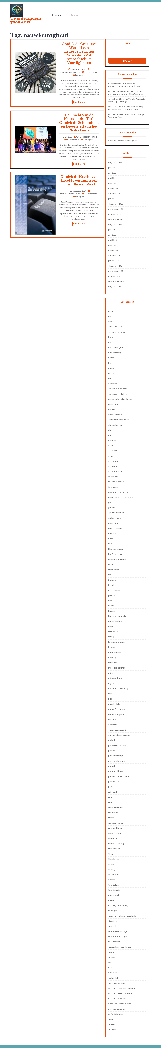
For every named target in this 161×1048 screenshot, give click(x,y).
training (111, 869)
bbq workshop (115, 352)
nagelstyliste (114, 704)
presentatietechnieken (119, 776)
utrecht (111, 900)
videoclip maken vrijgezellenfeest (123, 916)
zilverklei (112, 1029)
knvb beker (113, 631)
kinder (111, 605)
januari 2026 (113, 198)
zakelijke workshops (117, 1009)
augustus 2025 (115, 224)
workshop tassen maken (119, 1003)
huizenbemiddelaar (117, 559)
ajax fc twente (115, 326)
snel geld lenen (115, 828)
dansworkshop (115, 414)
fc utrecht (113, 476)
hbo (110, 543)
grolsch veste (114, 518)
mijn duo (112, 683)
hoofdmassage (115, 554)
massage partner (116, 667)
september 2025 (116, 219)
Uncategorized (115, 895)
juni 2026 (112, 173)
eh (109, 435)
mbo (110, 673)
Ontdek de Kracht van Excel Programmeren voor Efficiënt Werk (79, 180)
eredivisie (112, 440)
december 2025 (115, 204)
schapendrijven (115, 807)
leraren (111, 647)
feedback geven (116, 481)
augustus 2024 (115, 286)
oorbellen (112, 740)
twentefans (113, 885)
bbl (109, 342)
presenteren (114, 781)
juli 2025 (111, 229)
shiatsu (111, 817)
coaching (112, 383)
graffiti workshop (116, 512)
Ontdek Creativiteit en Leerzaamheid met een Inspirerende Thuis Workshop (126, 92)
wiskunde (112, 972)
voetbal (112, 926)
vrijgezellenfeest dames (119, 947)
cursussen (113, 404)
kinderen (112, 611)
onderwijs (112, 724)
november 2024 (115, 271)
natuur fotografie (116, 709)
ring (110, 797)
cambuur (112, 368)
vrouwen (112, 957)
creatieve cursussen (117, 388)
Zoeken (127, 43)
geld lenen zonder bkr (118, 492)
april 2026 (112, 183)
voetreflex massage (117, 931)
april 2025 (112, 245)
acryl (110, 311)
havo (110, 538)
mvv (110, 693)
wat (110, 967)
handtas (112, 533)
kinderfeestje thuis (117, 616)
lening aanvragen (116, 642)
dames (111, 409)
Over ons (56, 15)
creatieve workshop (117, 394)
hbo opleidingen (115, 549)
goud (110, 502)
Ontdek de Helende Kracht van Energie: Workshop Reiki (126, 115)
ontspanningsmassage (119, 735)
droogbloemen (115, 425)
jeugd (111, 585)
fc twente (113, 466)
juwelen (111, 595)
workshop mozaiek (117, 998)
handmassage (115, 528)
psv (110, 786)
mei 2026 (112, 178)
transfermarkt (114, 874)
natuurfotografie (116, 714)
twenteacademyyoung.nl (25, 20)
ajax (110, 321)
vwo (110, 962)
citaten (111, 373)
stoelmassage (115, 833)
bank (110, 337)
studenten (113, 838)
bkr (109, 363)
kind (110, 600)
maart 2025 (113, 250)
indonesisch (113, 569)
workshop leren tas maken (120, 993)
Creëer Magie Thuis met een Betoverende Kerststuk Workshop (124, 84)
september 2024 (116, 281)
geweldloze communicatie (120, 497)
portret (111, 766)
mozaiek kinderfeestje (118, 688)
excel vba (112, 450)
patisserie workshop (117, 745)
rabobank (112, 792)
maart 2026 (113, 188)
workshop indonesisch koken (121, 988)
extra (110, 456)
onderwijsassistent (117, 729)
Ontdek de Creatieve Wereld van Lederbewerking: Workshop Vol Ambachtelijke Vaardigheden (79, 53)
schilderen (113, 812)
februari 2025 (114, 255)
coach (111, 378)
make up (112, 657)
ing (109, 574)
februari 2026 (114, 193)
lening (111, 636)
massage (112, 662)
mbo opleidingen (116, 678)
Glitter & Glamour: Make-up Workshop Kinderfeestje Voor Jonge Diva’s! (126, 108)
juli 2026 (111, 167)
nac (110, 698)
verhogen (112, 910)
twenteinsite (114, 890)
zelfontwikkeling (115, 1014)
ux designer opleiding (118, 905)
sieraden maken (115, 823)
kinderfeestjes (115, 621)
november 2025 (115, 209)
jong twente (114, 590)
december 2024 (115, 266)
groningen (113, 523)
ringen (111, 802)
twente (111, 879)
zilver (110, 1019)
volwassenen (114, 941)
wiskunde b (113, 978)
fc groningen (114, 461)
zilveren (111, 1024)
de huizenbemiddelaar (118, 419)
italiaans (112, 580)
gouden (112, 507)
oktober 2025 (114, 214)
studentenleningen (117, 843)
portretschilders (115, 771)
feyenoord (113, 487)
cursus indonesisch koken (120, 399)
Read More (79, 102)
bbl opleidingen (115, 347)
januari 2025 (113, 260)
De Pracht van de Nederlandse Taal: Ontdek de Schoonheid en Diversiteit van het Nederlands (79, 122)
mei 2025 (112, 240)
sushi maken (114, 848)
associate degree (116, 332)
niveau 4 (112, 719)
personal (112, 750)
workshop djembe (116, 983)
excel (110, 445)
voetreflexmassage (117, 936)
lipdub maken (114, 652)
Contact (75, 15)
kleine (111, 626)
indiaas (111, 564)
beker (111, 357)
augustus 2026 (115, 162)
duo (110, 430)
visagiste (112, 921)
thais (110, 854)
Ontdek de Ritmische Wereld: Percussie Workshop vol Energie (126, 100)
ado (110, 316)
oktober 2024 (114, 276)
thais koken (113, 859)
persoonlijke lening (116, 761)
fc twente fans (115, 471)
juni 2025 (112, 235)
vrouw (111, 952)
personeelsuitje (115, 755)
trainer (111, 864)
